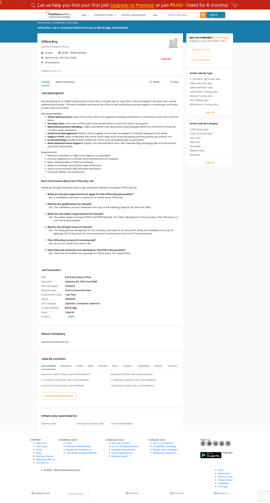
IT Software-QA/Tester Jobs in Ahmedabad (65, 380)
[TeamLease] (132, 493)
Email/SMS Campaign (165, 446)
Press (39, 449)
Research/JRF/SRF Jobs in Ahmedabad (131, 374)
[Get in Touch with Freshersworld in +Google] (222, 443)
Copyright (223, 483)
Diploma (49, 57)
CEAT (69, 443)
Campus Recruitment (123, 449)
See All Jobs (59, 395)
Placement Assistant (164, 453)
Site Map (222, 486)
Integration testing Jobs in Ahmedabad (132, 385)
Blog (38, 453)
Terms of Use (225, 476)
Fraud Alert (224, 473)
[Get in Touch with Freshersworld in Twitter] (228, 443)
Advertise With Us (45, 459)
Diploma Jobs (49, 423)
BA (56, 57)
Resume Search (120, 456)
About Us (41, 443)
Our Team (42, 446)
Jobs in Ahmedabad (121, 423)
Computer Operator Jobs (90, 423)
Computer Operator (88, 303)
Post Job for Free (121, 443)
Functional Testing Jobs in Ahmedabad (62, 385)
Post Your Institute (163, 443)
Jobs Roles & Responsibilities (81, 453)
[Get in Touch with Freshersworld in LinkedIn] (215, 443)
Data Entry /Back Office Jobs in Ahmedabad (65, 374)
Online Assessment (122, 453)
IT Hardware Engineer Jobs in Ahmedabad (133, 380)
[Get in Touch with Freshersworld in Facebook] (203, 443)
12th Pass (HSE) (68, 57)
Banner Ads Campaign (165, 449)
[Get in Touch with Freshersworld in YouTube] (209, 443)
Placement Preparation (79, 449)
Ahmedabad (52, 62)
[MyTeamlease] (177, 493)
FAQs (220, 470)
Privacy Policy (225, 480)
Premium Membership (78, 446)
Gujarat (69, 312)
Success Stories (44, 456)
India (71, 316)
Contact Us (42, 462)
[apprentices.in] (222, 493)
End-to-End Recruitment (125, 446)
